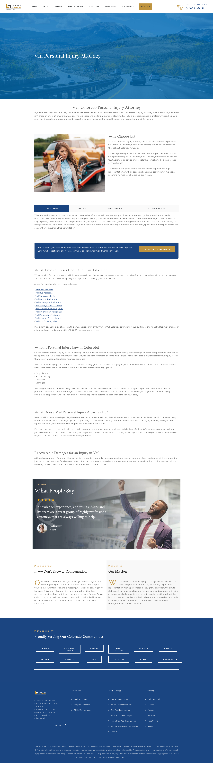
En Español (128, 6)
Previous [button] (68, 543)
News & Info (111, 6)
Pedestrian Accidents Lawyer (123, 721)
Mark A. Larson (80, 699)
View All (114, 732)
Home (34, 6)
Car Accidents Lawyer (120, 699)
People (58, 6)
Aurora (94, 648)
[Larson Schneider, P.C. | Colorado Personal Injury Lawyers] (14, 6)
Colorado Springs (69, 649)
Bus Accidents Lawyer (120, 710)
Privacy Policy (40, 718)
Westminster (170, 659)
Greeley (69, 659)
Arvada (45, 659)
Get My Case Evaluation (157, 249)
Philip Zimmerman (82, 710)
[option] (69, 514)
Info (36, 715)
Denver (45, 648)
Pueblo (168, 648)
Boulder (143, 648)
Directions (45, 715)
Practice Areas (75, 6)
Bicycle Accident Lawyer (121, 715)
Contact (145, 6)
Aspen (143, 659)
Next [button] (73, 543)
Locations (94, 6)
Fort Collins (119, 649)
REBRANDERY (131, 757)
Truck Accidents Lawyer (121, 705)
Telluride (119, 659)
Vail (94, 659)
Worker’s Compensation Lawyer (125, 726)
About (46, 6)
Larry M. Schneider (82, 705)
